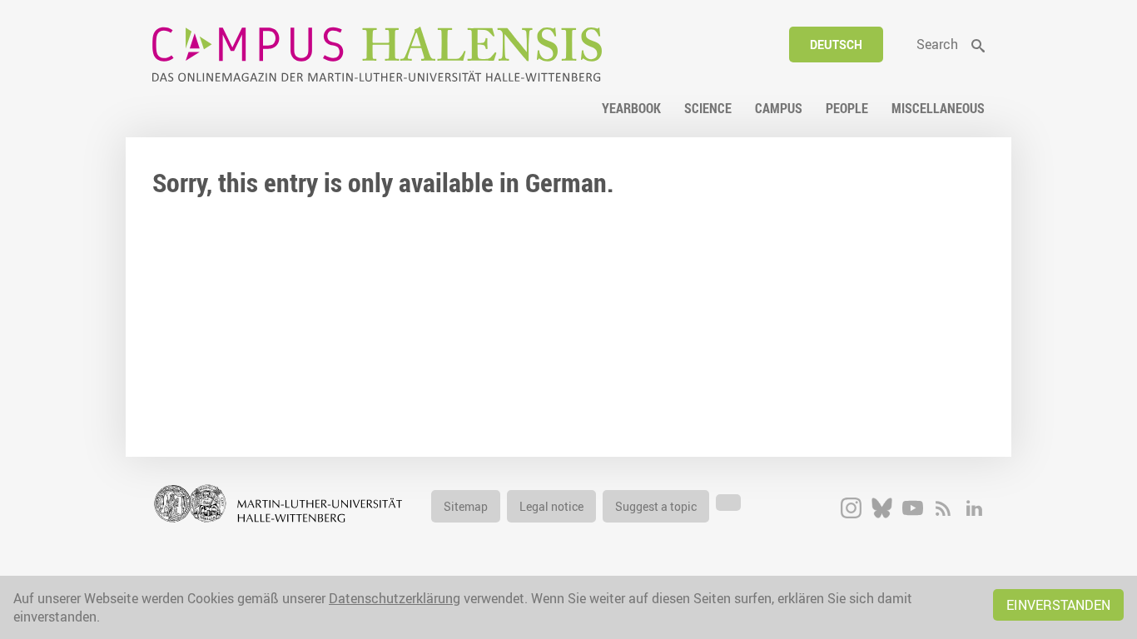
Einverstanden (1058, 605)
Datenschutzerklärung (394, 598)
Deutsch (836, 44)
